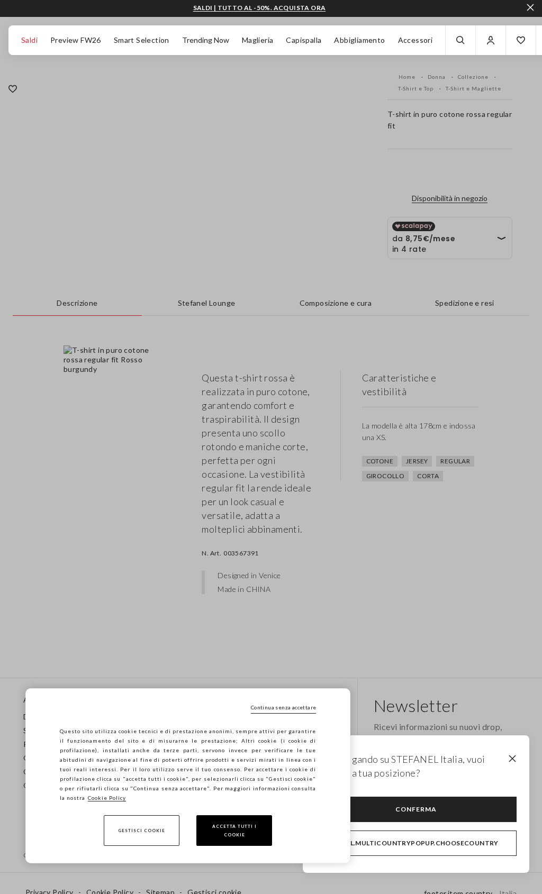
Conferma (416, 809)
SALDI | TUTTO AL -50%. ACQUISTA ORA (259, 8)
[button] (521, 40)
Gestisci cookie (141, 830)
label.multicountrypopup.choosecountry (416, 843)
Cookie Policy (107, 798)
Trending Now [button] (205, 39)
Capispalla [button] (303, 39)
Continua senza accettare (284, 707)
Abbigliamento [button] (359, 39)
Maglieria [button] (258, 39)
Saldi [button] (29, 39)
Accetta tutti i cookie (234, 830)
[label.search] (460, 40)
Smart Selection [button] (141, 39)
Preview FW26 (75, 39)
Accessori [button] (415, 39)
